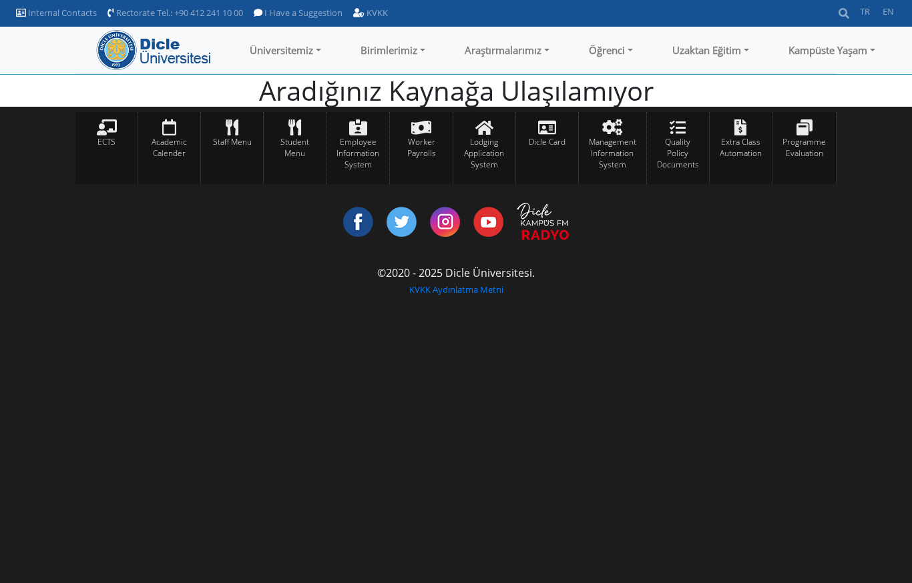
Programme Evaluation (804, 147)
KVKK (376, 13)
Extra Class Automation (741, 147)
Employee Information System (357, 153)
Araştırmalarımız (503, 50)
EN (888, 11)
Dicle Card (547, 141)
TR (865, 11)
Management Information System (612, 153)
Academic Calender (169, 147)
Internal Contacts (61, 13)
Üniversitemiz (281, 50)
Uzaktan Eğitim (706, 50)
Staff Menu (232, 141)
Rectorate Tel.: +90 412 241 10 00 (178, 13)
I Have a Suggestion (302, 13)
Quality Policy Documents (678, 153)
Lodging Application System (484, 153)
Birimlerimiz (389, 50)
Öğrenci (607, 50)
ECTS (106, 141)
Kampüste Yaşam (827, 50)
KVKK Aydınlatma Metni (456, 289)
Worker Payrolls (421, 147)
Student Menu (294, 147)
